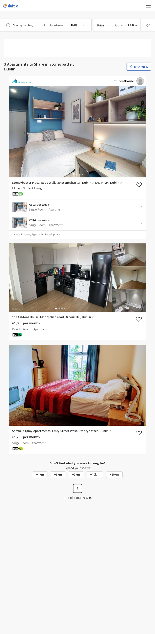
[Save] (148, 25)
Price (100, 25)
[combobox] (46, 25)
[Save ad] (139, 185)
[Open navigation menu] (148, 5)
